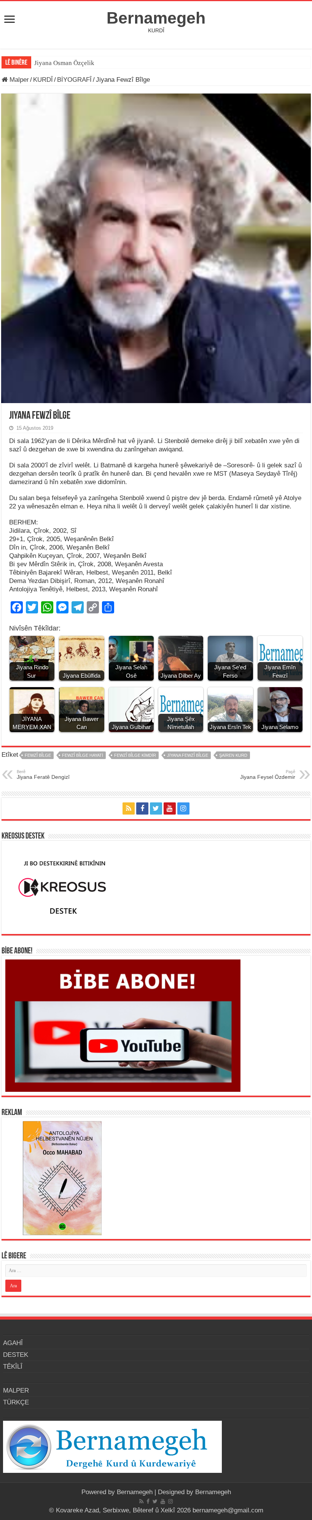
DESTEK (15, 1354)
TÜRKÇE (16, 1402)
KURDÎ (43, 79)
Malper (18, 79)
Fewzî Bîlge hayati (82, 755)
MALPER (16, 1390)
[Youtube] (170, 808)
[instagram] (183, 808)
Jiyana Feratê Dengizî (43, 774)
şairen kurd (233, 755)
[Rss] (129, 808)
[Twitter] (156, 808)
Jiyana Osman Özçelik (65, 63)
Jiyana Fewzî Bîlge (187, 755)
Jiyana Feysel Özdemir (267, 774)
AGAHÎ (13, 1343)
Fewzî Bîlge (38, 755)
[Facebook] (142, 808)
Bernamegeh (156, 18)
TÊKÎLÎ (12, 1366)
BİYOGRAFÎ (74, 79)
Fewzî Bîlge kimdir (135, 755)
